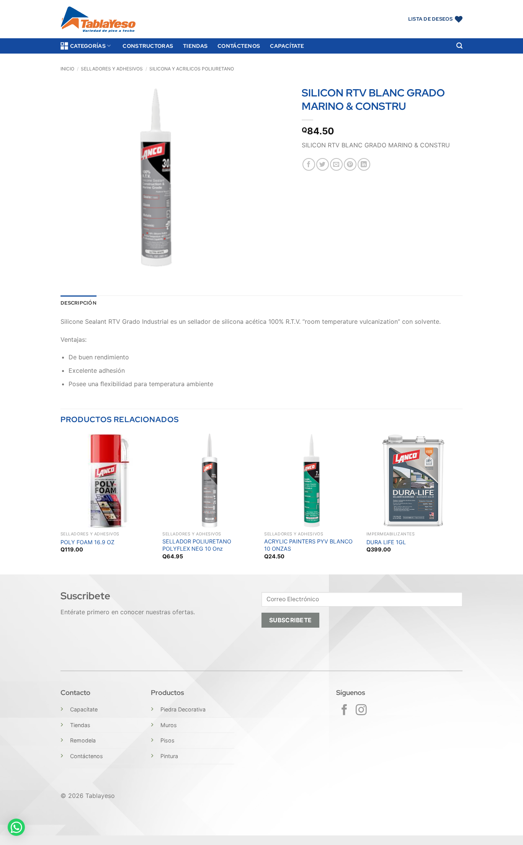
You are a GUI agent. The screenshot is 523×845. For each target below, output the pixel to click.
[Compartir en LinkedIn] (364, 164)
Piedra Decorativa (183, 709)
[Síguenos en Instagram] (361, 711)
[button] (459, 45)
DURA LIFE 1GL (386, 542)
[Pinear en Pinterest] (350, 164)
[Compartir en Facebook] (308, 164)
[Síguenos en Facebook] (344, 711)
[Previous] (61, 503)
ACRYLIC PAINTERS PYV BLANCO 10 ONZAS (308, 545)
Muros (168, 725)
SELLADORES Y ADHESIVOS (112, 69)
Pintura (169, 756)
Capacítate (287, 45)
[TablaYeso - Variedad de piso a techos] (98, 19)
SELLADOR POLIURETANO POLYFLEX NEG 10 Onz (196, 545)
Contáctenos (238, 45)
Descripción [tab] (78, 303)
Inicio (67, 69)
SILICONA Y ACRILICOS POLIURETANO (191, 69)
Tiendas (195, 45)
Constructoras (148, 45)
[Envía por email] (336, 164)
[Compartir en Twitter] (322, 164)
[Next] (460, 503)
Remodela (83, 740)
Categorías (88, 45)
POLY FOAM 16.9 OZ (87, 542)
